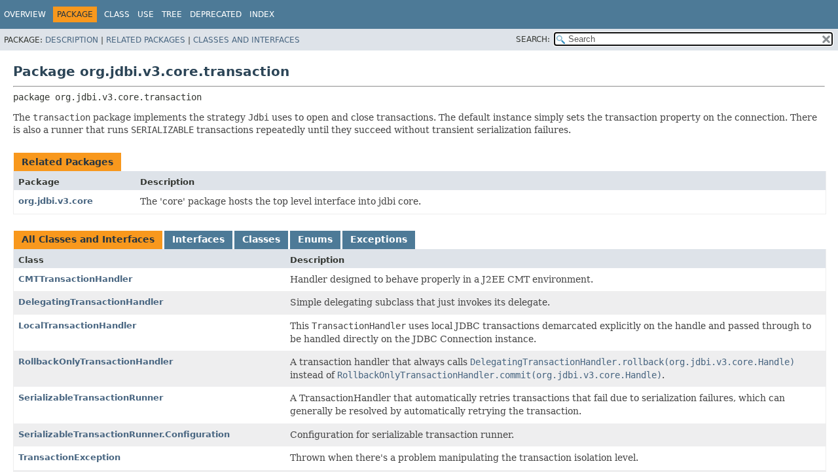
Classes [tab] (261, 239)
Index (261, 14)
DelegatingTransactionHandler (90, 302)
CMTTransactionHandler (75, 279)
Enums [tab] (315, 239)
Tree (172, 14)
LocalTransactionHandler (77, 325)
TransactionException (69, 457)
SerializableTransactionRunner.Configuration (124, 434)
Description (71, 40)
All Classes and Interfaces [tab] (88, 239)
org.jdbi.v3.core (55, 201)
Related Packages (145, 40)
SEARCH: (533, 39)
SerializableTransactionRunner (90, 398)
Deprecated (216, 14)
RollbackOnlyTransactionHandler (95, 361)
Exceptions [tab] (378, 239)
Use (145, 14)
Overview (25, 14)
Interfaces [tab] (198, 239)
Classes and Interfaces (246, 40)
